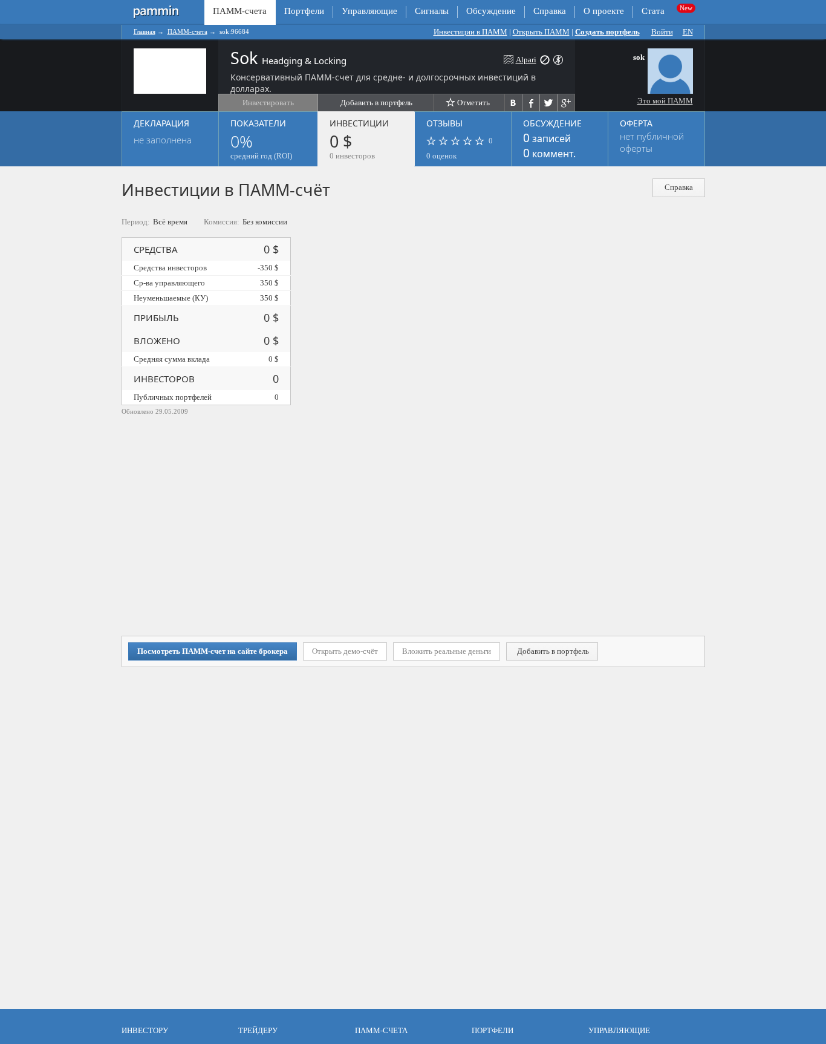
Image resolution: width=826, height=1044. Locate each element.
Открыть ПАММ (541, 31)
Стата (653, 11)
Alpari (526, 59)
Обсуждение (491, 11)
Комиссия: (221, 221)
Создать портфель (607, 31)
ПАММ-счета (187, 31)
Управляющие (369, 11)
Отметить (473, 102)
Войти (662, 31)
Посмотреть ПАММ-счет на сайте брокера (212, 651)
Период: (136, 221)
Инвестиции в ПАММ (470, 31)
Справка (549, 11)
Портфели (304, 11)
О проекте (604, 11)
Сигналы (432, 11)
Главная (144, 31)
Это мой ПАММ (665, 100)
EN (688, 31)
